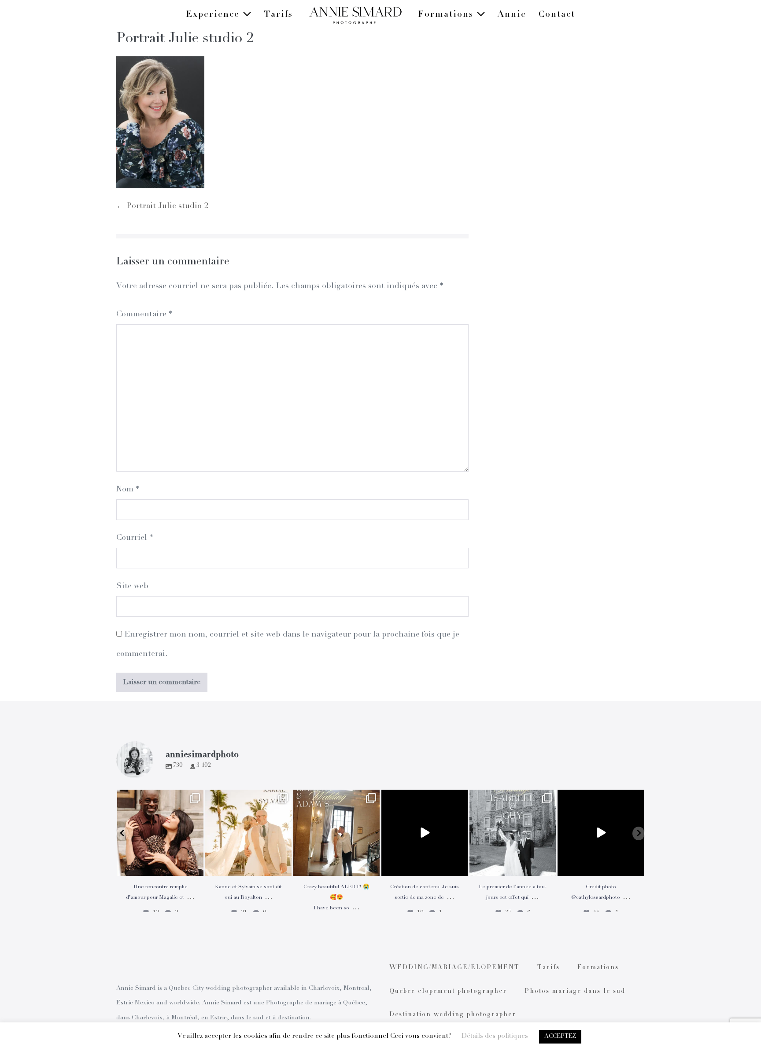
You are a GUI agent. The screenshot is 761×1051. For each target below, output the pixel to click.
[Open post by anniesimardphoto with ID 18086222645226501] (160, 833)
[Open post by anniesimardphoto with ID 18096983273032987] (601, 833)
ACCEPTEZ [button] (560, 1037)
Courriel (134, 538)
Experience (214, 15)
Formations (447, 15)
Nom (127, 490)
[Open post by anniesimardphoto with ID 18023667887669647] (336, 833)
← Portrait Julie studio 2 (162, 206)
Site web (132, 586)
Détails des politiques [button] (495, 1036)
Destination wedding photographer (452, 1015)
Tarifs (278, 15)
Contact (557, 15)
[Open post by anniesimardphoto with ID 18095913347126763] (424, 833)
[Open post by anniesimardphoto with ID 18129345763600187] (512, 833)
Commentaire (144, 315)
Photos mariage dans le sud (575, 992)
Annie (512, 15)
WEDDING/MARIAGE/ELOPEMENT (454, 968)
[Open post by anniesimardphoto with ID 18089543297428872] (248, 833)
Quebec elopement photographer (448, 992)
